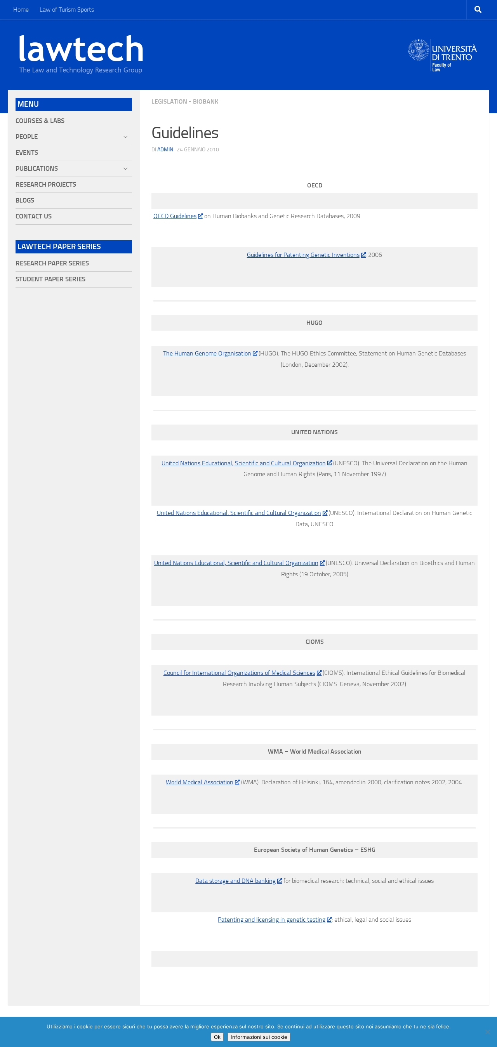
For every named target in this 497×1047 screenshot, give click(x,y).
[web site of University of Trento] (443, 50)
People (27, 136)
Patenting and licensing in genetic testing (271, 919)
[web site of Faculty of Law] (443, 67)
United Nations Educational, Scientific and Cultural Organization (244, 463)
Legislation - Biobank (184, 101)
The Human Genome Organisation (207, 353)
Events (27, 152)
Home (21, 9)
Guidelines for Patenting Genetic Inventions (303, 254)
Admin (165, 149)
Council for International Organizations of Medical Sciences (239, 672)
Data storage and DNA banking (235, 880)
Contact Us (34, 216)
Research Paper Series (52, 263)
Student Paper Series (50, 279)
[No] (487, 1032)
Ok (217, 1037)
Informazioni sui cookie (259, 1037)
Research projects (46, 184)
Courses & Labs (40, 121)
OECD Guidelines (174, 216)
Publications (37, 168)
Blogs (25, 200)
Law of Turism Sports (67, 9)
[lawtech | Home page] (81, 55)
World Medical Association (199, 782)
